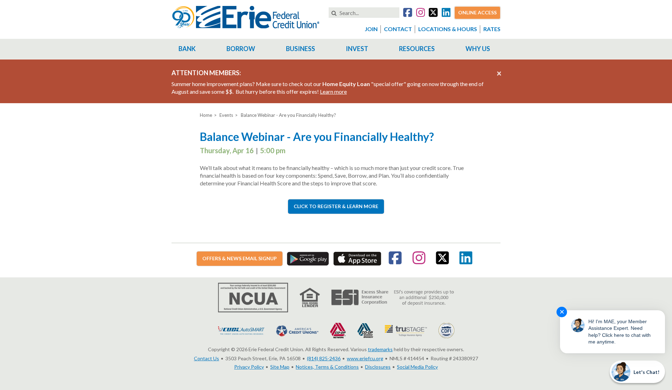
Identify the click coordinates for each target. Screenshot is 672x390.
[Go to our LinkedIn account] (446, 13)
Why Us (477, 48)
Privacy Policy (249, 367)
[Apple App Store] (357, 258)
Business (300, 48)
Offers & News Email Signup (239, 258)
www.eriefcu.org (365, 358)
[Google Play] (308, 258)
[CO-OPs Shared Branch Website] (365, 330)
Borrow (240, 48)
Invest (357, 48)
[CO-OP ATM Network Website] (338, 330)
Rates (491, 29)
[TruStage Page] (405, 330)
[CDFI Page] (446, 330)
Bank (187, 48)
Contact (398, 29)
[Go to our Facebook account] (407, 13)
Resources (417, 48)
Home (206, 115)
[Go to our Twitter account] (433, 13)
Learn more (333, 91)
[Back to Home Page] (246, 16)
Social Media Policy (417, 367)
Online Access (477, 12)
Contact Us (206, 358)
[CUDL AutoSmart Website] (241, 330)
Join (371, 29)
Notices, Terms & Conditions (327, 367)
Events (226, 115)
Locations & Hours (447, 29)
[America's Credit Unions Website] (297, 330)
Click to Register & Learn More (336, 206)
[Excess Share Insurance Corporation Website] (392, 297)
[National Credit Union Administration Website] (253, 297)
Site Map (279, 367)
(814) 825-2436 (324, 358)
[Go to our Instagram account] (420, 13)
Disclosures (378, 367)
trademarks (380, 349)
